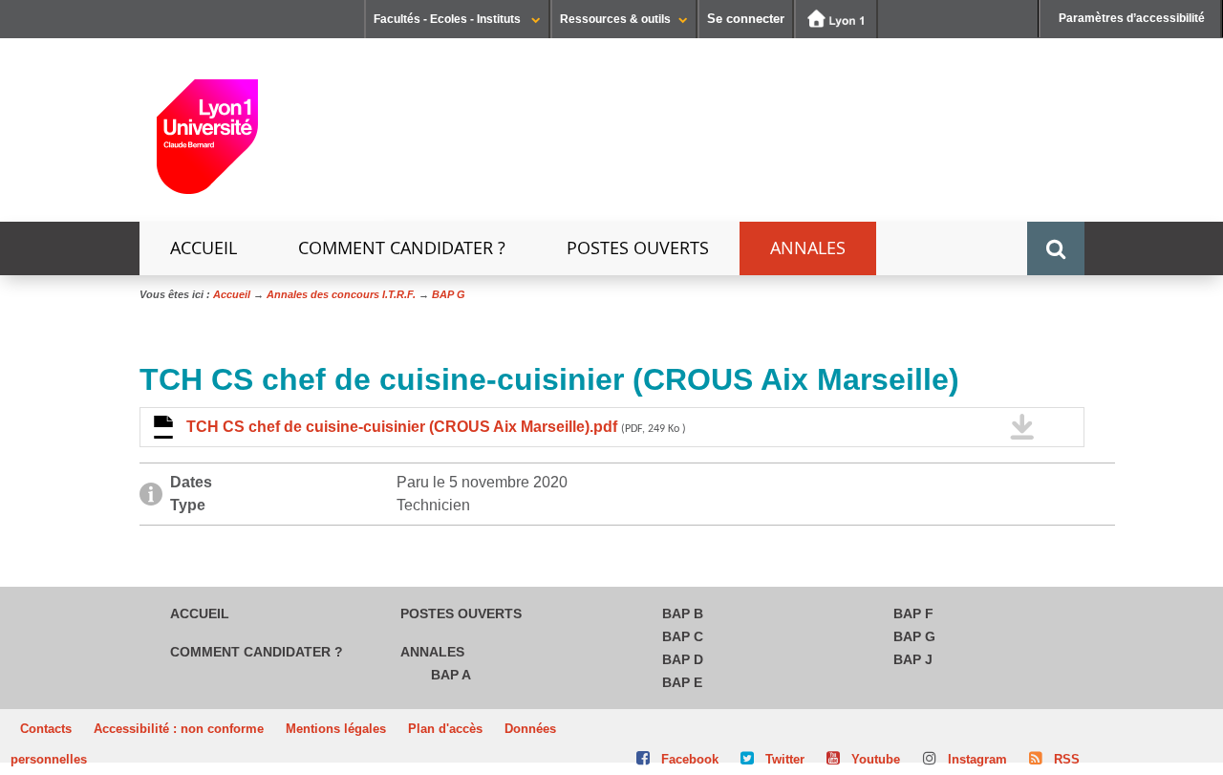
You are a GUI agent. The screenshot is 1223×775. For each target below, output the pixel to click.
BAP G (914, 636)
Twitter (785, 759)
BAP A (451, 674)
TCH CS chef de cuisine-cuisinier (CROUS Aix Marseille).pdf (436, 427)
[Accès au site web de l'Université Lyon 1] (836, 19)
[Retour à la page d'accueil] (207, 143)
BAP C (682, 636)
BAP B (682, 613)
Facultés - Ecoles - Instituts (449, 19)
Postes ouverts (638, 248)
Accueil (203, 248)
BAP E (682, 682)
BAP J (913, 659)
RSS (1067, 759)
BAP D (682, 659)
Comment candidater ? (401, 248)
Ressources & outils (615, 19)
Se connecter (745, 18)
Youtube (875, 759)
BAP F (913, 613)
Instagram (977, 759)
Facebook (690, 759)
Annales (808, 248)
